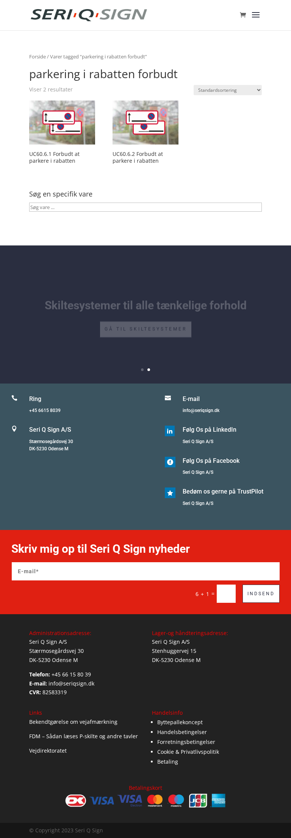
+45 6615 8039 (45, 410)
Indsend (261, 593)
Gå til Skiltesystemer (146, 323)
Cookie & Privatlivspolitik (188, 751)
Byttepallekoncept (180, 722)
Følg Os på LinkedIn (209, 429)
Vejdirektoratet (48, 750)
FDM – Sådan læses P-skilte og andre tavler (83, 736)
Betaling (167, 761)
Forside (37, 56)
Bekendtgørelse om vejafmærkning (73, 721)
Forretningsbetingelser (186, 741)
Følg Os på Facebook (211, 460)
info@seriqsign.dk (201, 410)
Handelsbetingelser (182, 732)
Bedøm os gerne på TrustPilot (223, 491)
